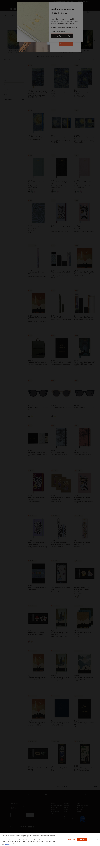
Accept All (82, 839)
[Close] (97, 839)
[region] (50, 839)
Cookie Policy (7, 844)
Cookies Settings (71, 839)
